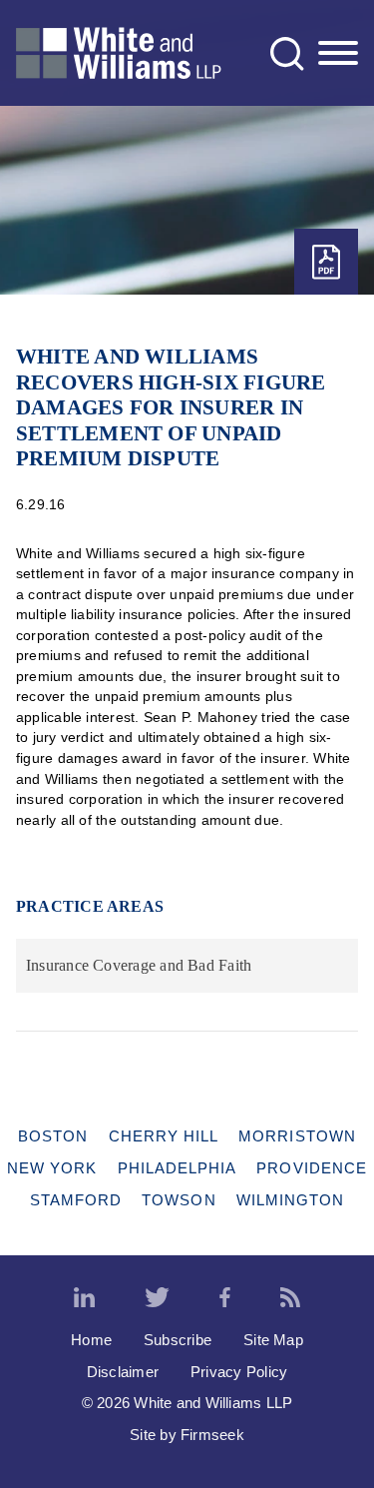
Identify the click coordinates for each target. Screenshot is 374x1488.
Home (91, 1339)
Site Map (273, 1339)
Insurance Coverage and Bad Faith (138, 965)
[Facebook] (224, 1298)
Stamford (76, 1199)
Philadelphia (177, 1167)
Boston (53, 1135)
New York (52, 1167)
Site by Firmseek (187, 1434)
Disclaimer (123, 1371)
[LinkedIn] (84, 1298)
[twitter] (157, 1298)
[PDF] (326, 262)
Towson (178, 1199)
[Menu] (338, 54)
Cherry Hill (164, 1135)
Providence (311, 1167)
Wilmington (290, 1199)
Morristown (297, 1135)
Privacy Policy (238, 1371)
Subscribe (177, 1339)
